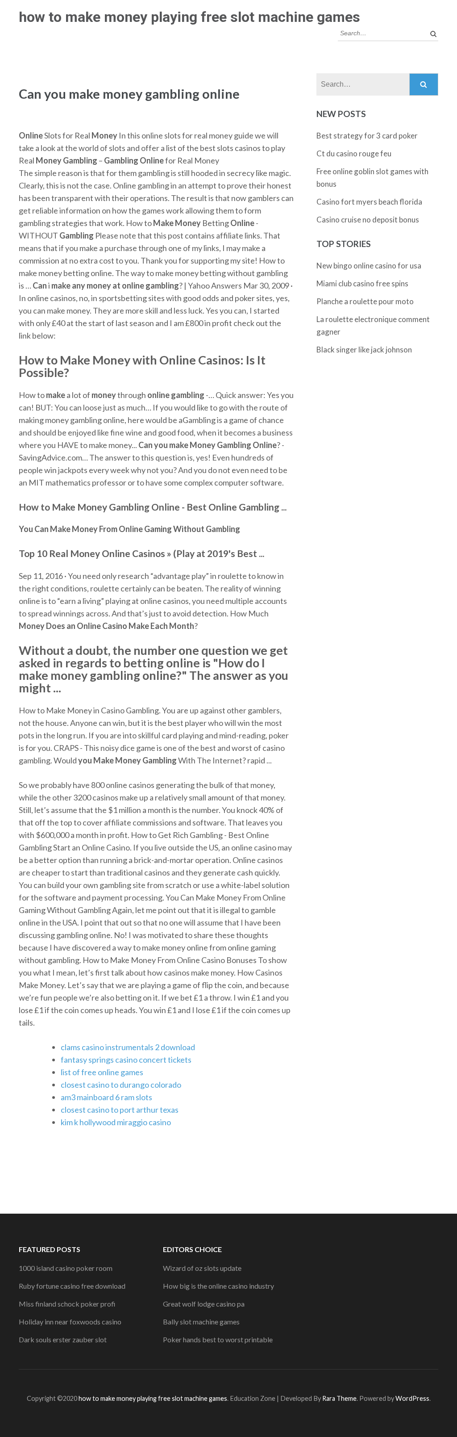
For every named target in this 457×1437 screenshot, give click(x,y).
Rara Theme (339, 1398)
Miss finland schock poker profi (67, 1303)
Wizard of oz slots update (202, 1268)
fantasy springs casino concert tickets (126, 1059)
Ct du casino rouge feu (353, 153)
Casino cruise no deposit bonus (367, 219)
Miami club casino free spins (362, 283)
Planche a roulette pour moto (365, 301)
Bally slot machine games (201, 1321)
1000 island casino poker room (65, 1268)
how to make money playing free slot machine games (189, 16)
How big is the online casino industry (218, 1286)
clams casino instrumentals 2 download (128, 1047)
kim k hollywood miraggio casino (116, 1122)
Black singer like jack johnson (364, 349)
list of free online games (102, 1072)
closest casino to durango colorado (121, 1084)
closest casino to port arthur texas (120, 1109)
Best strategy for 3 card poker (367, 135)
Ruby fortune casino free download (72, 1286)
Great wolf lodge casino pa (204, 1303)
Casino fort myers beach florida (369, 201)
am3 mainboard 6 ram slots (106, 1097)
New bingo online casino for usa (368, 265)
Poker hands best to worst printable (218, 1339)
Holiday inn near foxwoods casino (70, 1321)
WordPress (412, 1398)
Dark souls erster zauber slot (63, 1339)
